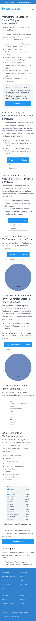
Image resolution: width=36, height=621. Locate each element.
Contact (23, 580)
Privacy (22, 599)
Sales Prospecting (8, 576)
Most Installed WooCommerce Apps (18, 565)
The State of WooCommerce (16, 562)
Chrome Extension (24, 2)
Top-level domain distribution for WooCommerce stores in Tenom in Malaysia (18, 73)
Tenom (12, 414)
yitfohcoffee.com (16, 409)
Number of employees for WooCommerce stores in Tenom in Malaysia (18, 65)
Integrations (6, 585)
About (22, 576)
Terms (22, 604)
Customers (24, 585)
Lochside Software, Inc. (11, 617)
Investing (5, 580)
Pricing (4, 599)
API (3, 589)
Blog (21, 589)
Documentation (7, 604)
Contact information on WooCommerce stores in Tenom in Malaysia (18, 52)
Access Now (18, 104)
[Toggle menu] (33, 9)
